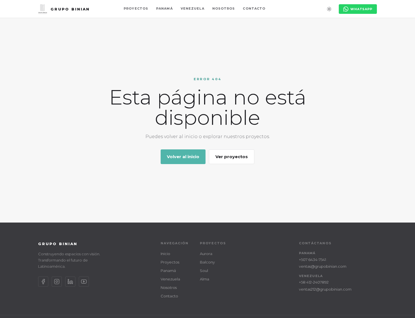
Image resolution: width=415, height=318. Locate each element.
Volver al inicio (183, 156)
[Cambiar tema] (329, 9)
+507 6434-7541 (312, 259)
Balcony (207, 262)
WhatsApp (361, 9)
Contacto (254, 8)
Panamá (164, 8)
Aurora (206, 253)
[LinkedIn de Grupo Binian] (70, 281)
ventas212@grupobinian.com (325, 289)
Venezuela (192, 8)
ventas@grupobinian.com (322, 266)
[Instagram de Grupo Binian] (57, 281)
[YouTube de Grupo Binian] (84, 281)
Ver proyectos (231, 156)
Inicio (165, 253)
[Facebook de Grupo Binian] (43, 281)
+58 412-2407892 (314, 282)
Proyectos (136, 8)
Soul (204, 270)
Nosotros (223, 8)
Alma (204, 279)
